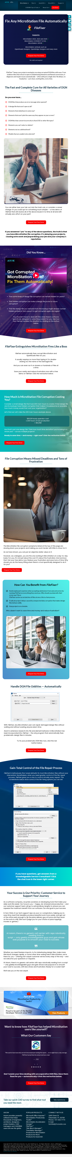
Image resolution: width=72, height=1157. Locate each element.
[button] (36, 56)
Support (60, 3)
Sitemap (14, 1151)
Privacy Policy (7, 1151)
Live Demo (55, 7)
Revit (33, 3)
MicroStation (23, 3)
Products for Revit (33, 1135)
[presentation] (35, 1064)
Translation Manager (34, 1130)
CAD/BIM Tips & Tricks (31, 7)
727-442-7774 (59, 1120)
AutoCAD (41, 3)
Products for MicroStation (35, 1132)
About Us (45, 7)
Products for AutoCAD (34, 1137)
